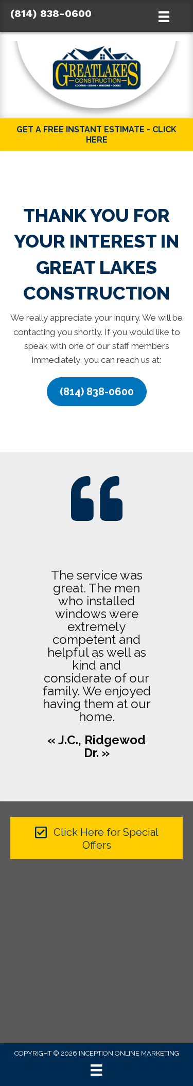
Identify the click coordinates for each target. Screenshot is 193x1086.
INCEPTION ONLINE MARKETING (129, 1053)
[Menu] (96, 1070)
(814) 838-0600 (51, 13)
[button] (97, 391)
